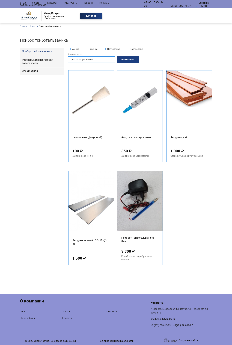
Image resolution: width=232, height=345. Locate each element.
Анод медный (178, 137)
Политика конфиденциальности (116, 340)
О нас (23, 3)
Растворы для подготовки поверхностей (37, 61)
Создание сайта (188, 340)
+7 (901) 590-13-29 (153, 4)
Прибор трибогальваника (37, 51)
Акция (75, 49)
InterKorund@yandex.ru (163, 319)
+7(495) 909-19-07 (180, 5)
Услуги (35, 3)
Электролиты (30, 71)
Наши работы (70, 3)
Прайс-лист (51, 3)
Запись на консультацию (33, 5)
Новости (88, 3)
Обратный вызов (204, 4)
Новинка (93, 49)
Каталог (91, 15)
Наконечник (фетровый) (87, 137)
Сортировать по (75, 54)
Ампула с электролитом (136, 137)
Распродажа (136, 49)
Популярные (113, 49)
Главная (23, 26)
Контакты (104, 3)
